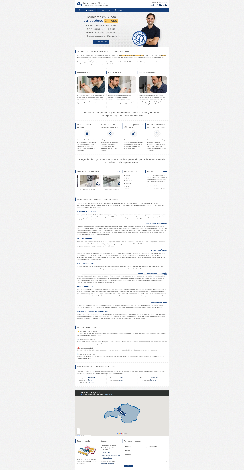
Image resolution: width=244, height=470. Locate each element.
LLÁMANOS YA (100, 42)
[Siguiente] (119, 171)
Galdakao (86, 382)
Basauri (86, 380)
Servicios (90, 10)
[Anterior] (117, 171)
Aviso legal (104, 463)
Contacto (120, 10)
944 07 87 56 (106, 452)
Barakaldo (87, 378)
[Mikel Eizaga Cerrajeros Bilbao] (79, 10)
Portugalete (149, 378)
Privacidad (111, 463)
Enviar (128, 465)
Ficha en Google (107, 458)
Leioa (116, 380)
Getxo (116, 378)
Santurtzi (148, 380)
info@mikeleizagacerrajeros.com (111, 455)
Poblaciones (105, 10)
